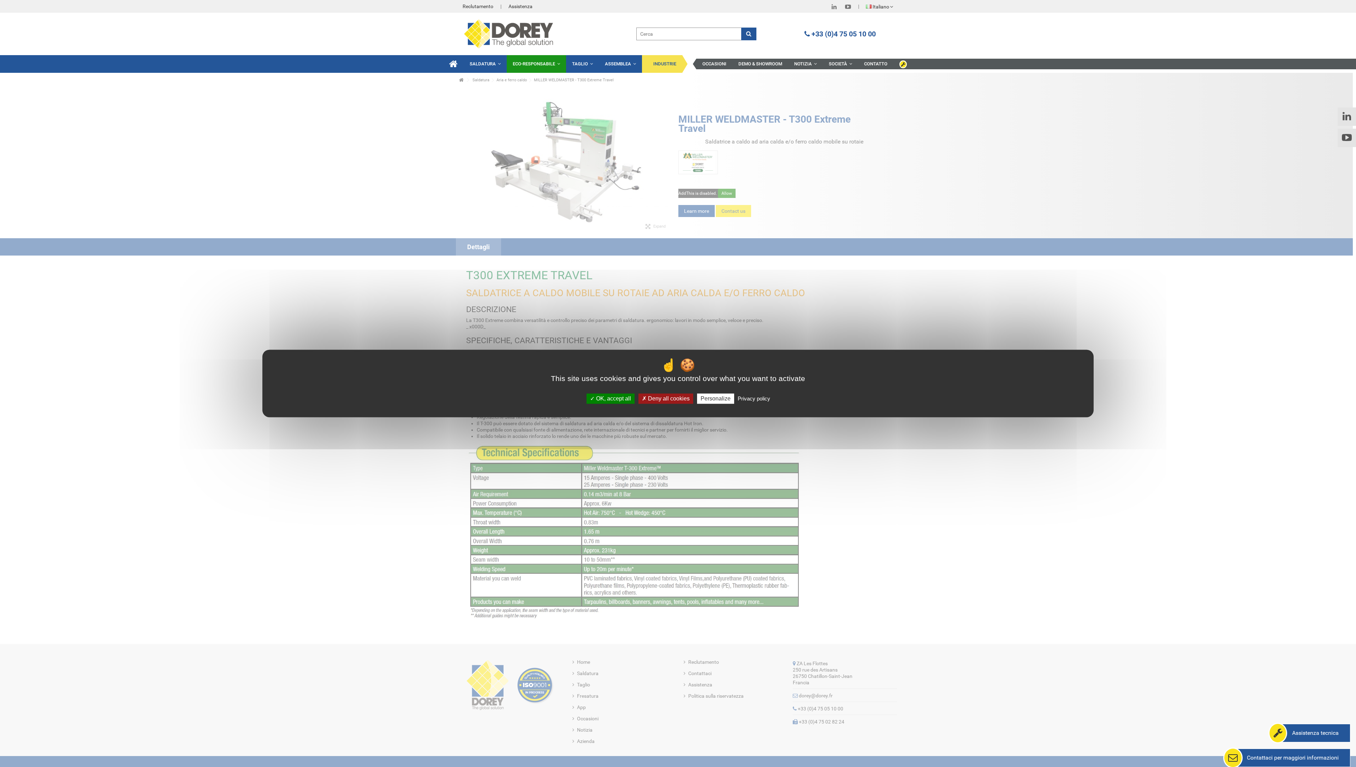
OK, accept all (613, 399)
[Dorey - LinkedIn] (834, 6)
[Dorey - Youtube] (848, 6)
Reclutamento (478, 6)
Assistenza (521, 6)
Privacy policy (754, 399)
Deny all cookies (668, 399)
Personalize (716, 399)
